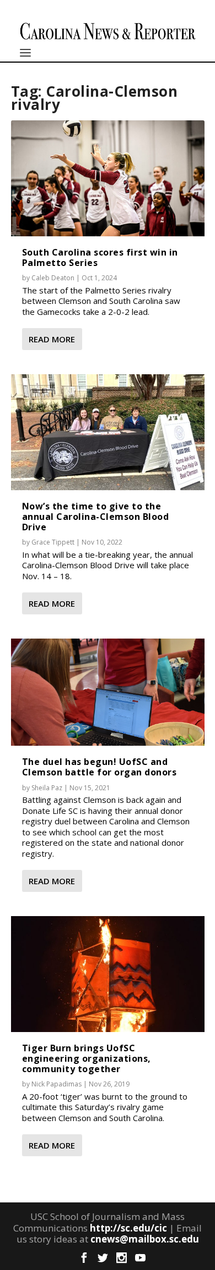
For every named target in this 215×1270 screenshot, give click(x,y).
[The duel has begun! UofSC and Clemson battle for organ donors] (108, 692)
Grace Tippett (52, 542)
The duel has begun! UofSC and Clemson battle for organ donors (99, 767)
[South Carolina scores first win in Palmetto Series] (108, 178)
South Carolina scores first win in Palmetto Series (100, 257)
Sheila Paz (46, 787)
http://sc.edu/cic (128, 1228)
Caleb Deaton (52, 277)
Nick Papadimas (56, 1084)
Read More (52, 339)
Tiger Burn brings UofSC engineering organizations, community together (86, 1058)
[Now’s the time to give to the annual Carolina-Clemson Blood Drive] (108, 432)
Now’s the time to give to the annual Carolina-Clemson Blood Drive (95, 516)
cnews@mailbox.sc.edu (144, 1239)
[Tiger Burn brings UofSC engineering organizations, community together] (108, 973)
